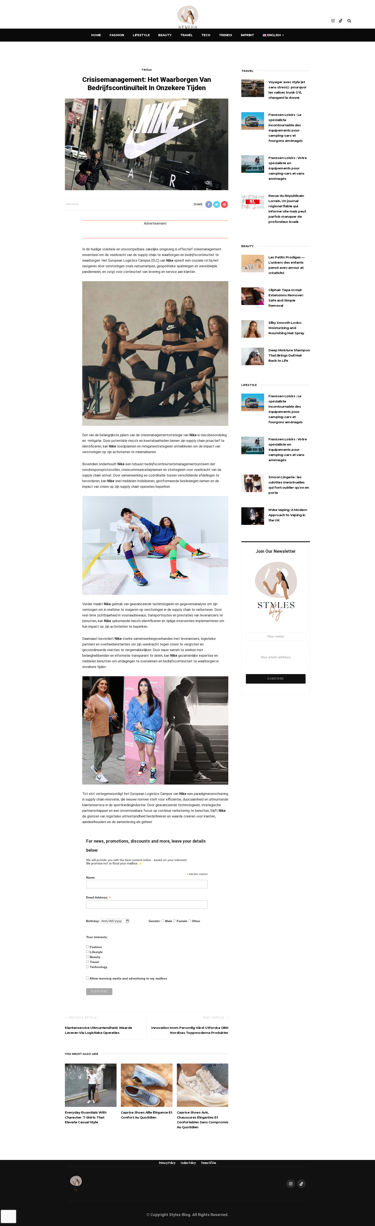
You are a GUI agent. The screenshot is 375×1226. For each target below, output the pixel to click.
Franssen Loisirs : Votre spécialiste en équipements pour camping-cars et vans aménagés (287, 168)
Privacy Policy (167, 1163)
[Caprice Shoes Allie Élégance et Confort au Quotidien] (147, 1085)
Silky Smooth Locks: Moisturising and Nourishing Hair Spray (286, 328)
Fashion (117, 35)
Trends (225, 35)
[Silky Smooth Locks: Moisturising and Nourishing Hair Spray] (252, 328)
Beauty (164, 35)
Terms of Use (208, 1163)
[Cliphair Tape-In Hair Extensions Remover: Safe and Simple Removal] (252, 296)
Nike (169, 260)
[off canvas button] (26, 20)
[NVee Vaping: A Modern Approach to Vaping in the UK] (252, 516)
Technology (98, 967)
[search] (349, 20)
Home (96, 35)
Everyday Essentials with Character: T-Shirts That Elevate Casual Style (85, 1117)
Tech (205, 35)
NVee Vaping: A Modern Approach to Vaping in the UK (287, 515)
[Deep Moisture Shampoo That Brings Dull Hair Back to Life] (252, 356)
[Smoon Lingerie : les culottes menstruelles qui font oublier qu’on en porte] (252, 483)
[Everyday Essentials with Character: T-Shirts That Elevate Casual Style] (91, 1085)
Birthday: (93, 921)
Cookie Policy (188, 1163)
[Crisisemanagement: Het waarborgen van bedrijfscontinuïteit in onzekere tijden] (146, 144)
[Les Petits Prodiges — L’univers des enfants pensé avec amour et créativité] (252, 263)
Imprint (247, 35)
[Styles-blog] (75, 1183)
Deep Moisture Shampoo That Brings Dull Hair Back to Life (289, 355)
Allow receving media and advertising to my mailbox (128, 978)
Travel (186, 35)
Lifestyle (141, 35)
